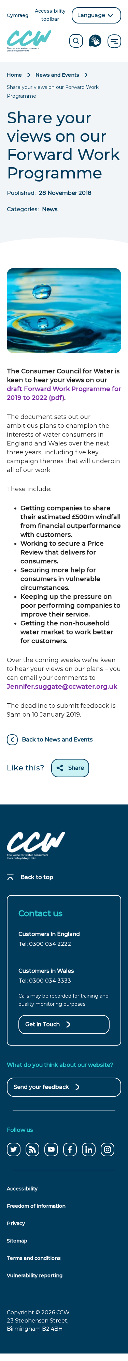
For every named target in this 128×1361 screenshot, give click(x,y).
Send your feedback (41, 1090)
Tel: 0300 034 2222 (44, 944)
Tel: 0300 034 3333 (44, 980)
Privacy (16, 1223)
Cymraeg (17, 15)
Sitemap (17, 1241)
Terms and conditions (34, 1258)
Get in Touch (42, 1024)
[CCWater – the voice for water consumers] (36, 846)
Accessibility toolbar (51, 15)
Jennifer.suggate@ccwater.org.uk (62, 686)
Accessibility (22, 1189)
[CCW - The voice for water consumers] (29, 41)
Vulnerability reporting (34, 1275)
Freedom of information (36, 1206)
